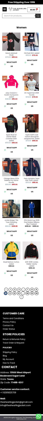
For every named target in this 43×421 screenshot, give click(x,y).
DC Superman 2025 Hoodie (31, 94)
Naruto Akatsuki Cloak (11, 54)
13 (19, 293)
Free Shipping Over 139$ (21, 2)
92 (37, 293)
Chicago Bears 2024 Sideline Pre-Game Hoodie (11, 180)
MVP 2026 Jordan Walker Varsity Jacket (31, 264)
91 (32, 293)
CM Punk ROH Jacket (31, 53)
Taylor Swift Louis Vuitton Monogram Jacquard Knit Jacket (32, 137)
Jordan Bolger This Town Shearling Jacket (11, 222)
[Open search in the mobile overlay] (21, 16)
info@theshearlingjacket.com (15, 405)
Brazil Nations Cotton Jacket (11, 263)
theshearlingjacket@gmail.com (16, 402)
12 (14, 293)
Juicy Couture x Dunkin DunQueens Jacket (11, 95)
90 (27, 293)
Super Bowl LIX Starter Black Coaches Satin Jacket (11, 138)
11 (10, 293)
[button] (5, 9)
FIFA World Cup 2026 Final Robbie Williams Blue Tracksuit (31, 222)
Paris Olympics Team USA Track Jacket (31, 179)
